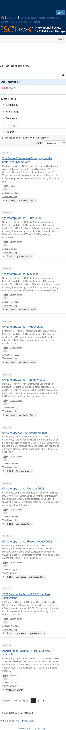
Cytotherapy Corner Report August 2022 (27, 541)
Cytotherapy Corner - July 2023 (21, 218)
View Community (9, 196)
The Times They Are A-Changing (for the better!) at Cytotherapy (27, 160)
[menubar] (33, 19)
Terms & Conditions (9, 720)
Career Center (54, 17)
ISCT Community (18, 21)
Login (60, 12)
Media (42, 17)
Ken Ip (12, 185)
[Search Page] (3, 17)
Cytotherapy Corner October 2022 (23, 488)
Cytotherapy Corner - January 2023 (24, 379)
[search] (63, 74)
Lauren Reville (16, 241)
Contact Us (12, 17)
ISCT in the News (28, 17)
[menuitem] (3, 17)
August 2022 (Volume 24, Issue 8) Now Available (26, 652)
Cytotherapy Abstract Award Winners (25, 432)
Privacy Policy (27, 720)
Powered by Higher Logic (33, 728)
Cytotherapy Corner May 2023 (20, 274)
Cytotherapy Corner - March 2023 (22, 326)
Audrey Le (14, 675)
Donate (4, 21)
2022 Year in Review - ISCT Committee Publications (26, 596)
